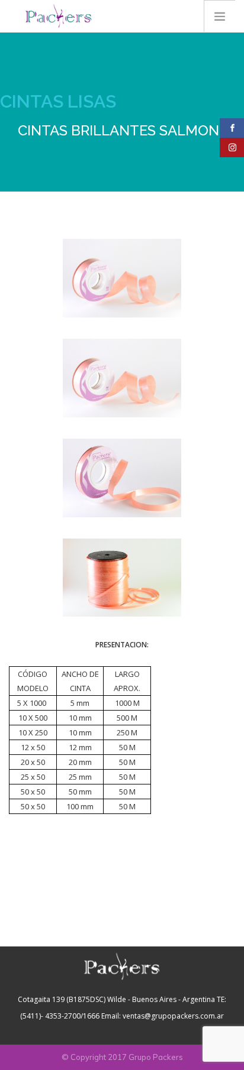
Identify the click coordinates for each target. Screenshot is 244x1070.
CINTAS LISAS (58, 101)
